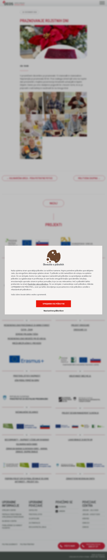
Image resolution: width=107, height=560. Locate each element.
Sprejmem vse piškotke (54, 303)
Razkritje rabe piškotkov (38, 284)
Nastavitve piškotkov (54, 310)
